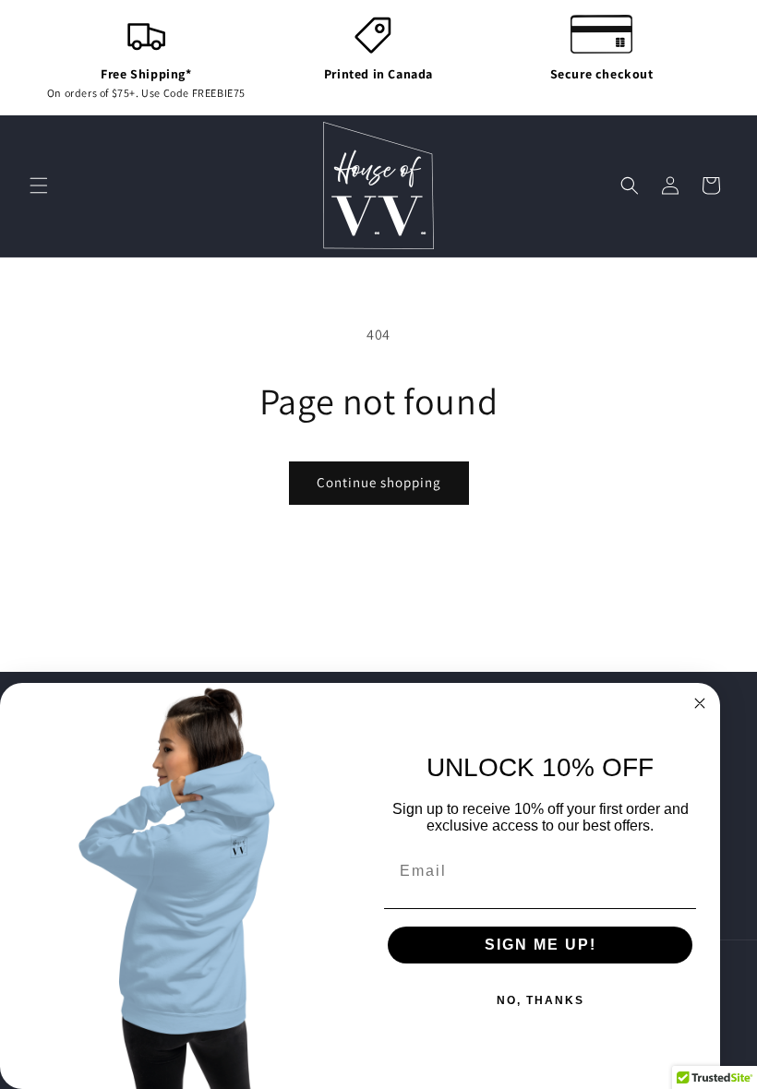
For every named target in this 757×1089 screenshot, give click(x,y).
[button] (38, 185)
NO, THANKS (540, 1000)
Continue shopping (379, 482)
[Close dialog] (700, 703)
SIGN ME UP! (540, 944)
